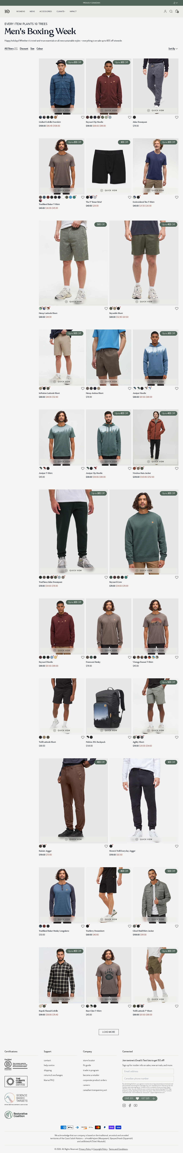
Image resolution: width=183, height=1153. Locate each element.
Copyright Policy (100, 1149)
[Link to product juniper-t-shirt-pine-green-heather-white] (61, 437)
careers (86, 1085)
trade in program (91, 1070)
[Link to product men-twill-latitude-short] (61, 706)
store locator (89, 1060)
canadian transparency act (95, 1090)
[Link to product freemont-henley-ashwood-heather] (109, 626)
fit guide (87, 1065)
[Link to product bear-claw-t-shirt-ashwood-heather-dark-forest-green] (109, 975)
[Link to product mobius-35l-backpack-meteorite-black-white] (109, 706)
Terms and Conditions (118, 1149)
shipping (48, 1070)
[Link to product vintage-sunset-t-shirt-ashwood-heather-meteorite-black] (155, 626)
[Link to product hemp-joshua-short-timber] (109, 357)
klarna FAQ (49, 1080)
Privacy (163, 1091)
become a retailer (91, 1075)
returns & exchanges (53, 1075)
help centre (49, 1065)
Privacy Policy (85, 1149)
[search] (171, 11)
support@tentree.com (157, 1092)
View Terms (156, 1091)
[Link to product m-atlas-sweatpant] (155, 86)
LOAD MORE (108, 1032)
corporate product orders (95, 1080)
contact (47, 1060)
